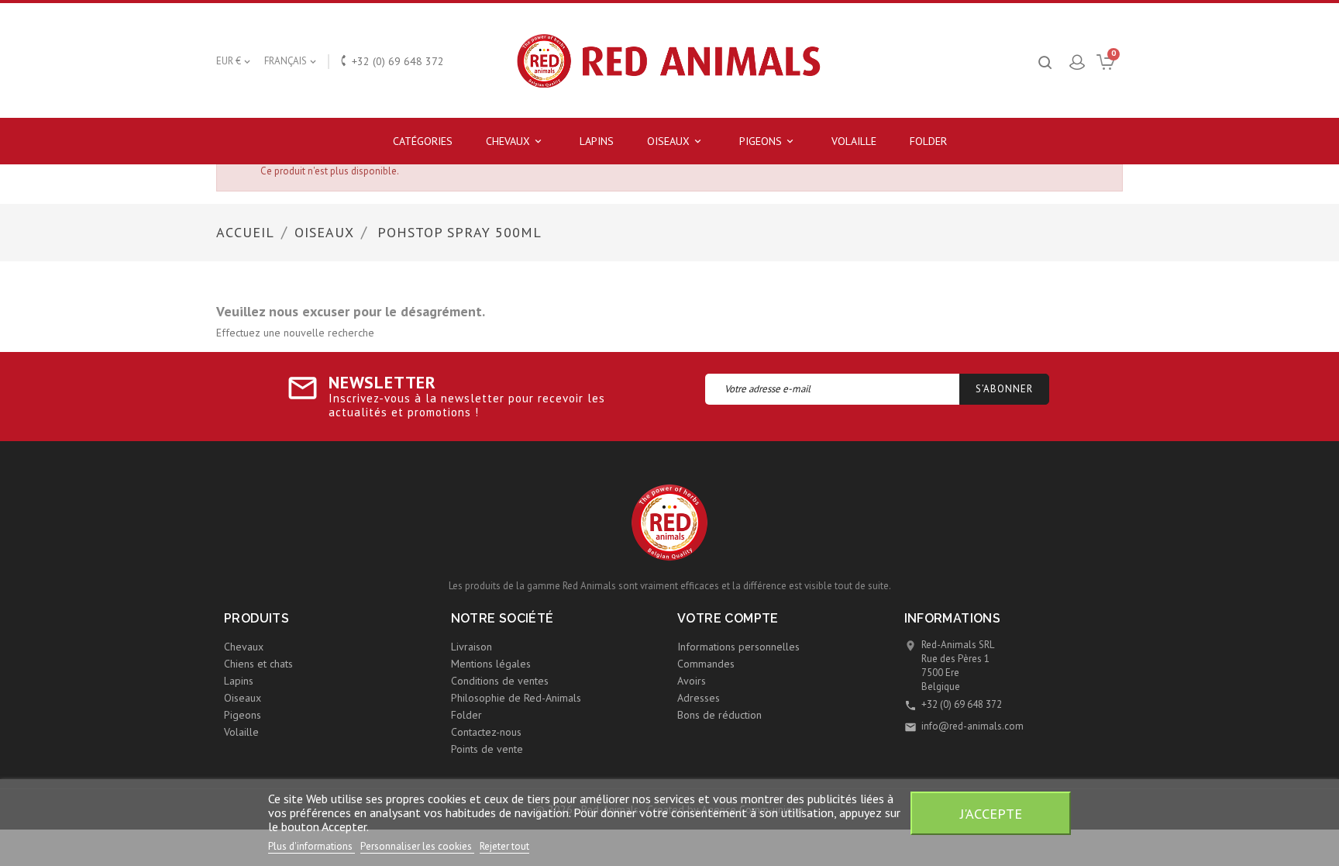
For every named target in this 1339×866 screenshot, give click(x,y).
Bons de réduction (719, 715)
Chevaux (515, 141)
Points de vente (487, 749)
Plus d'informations (311, 846)
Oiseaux (675, 141)
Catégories (423, 141)
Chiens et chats (258, 664)
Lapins (597, 141)
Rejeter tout (504, 846)
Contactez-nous (486, 732)
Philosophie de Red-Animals (516, 698)
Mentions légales (491, 664)
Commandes (706, 664)
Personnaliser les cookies (417, 846)
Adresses (698, 698)
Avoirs (691, 681)
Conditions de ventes (500, 681)
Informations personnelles (738, 647)
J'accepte (991, 813)
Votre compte (728, 618)
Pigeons (767, 141)
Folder (928, 141)
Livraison (471, 647)
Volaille (853, 141)
